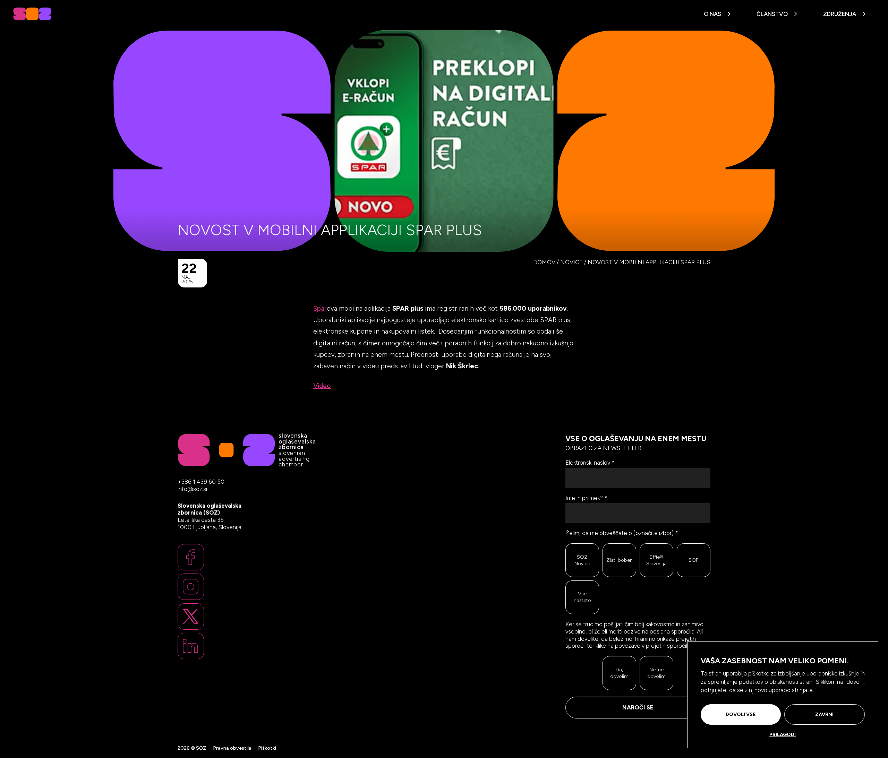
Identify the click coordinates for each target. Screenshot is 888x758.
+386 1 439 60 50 (201, 481)
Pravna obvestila (232, 748)
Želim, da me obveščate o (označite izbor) (621, 532)
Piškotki (267, 748)
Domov (544, 262)
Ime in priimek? (586, 497)
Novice (571, 262)
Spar (320, 308)
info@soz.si (192, 489)
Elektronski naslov (590, 462)
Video (322, 386)
